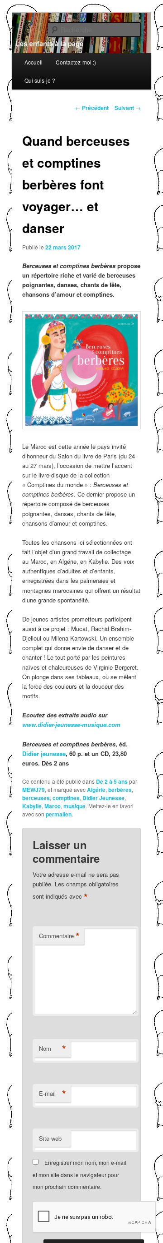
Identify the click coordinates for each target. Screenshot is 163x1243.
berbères (120, 790)
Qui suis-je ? (39, 80)
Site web (50, 1138)
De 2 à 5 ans (112, 781)
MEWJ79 (33, 790)
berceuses (36, 798)
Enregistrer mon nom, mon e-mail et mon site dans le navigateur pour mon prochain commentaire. (79, 1174)
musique (74, 806)
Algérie (96, 790)
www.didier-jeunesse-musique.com (71, 724)
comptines (66, 798)
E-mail (52, 1093)
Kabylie (32, 806)
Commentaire (59, 936)
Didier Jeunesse (103, 798)
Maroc (52, 806)
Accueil (33, 62)
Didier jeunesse (44, 753)
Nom (52, 1048)
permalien (59, 814)
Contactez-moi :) (76, 62)
